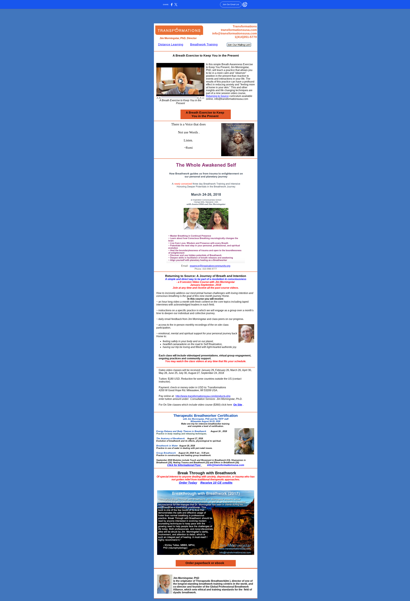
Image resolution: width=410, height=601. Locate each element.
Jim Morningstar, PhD (186, 578)
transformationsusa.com (239, 30)
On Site (237, 404)
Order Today (188, 482)
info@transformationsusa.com (234, 33)
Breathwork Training (204, 44)
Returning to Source (217, 96)
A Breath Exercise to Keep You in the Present (205, 114)
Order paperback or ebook (204, 563)
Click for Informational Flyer (184, 465)
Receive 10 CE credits (216, 482)
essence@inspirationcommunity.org (210, 265)
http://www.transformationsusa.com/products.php (203, 396)
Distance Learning (170, 44)
